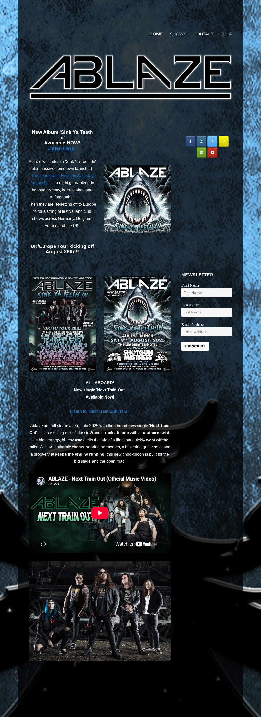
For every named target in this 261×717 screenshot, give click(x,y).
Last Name (190, 305)
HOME (156, 34)
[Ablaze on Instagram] (201, 141)
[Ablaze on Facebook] (190, 141)
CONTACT (203, 34)
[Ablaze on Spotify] (201, 152)
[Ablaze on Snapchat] (224, 141)
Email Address (193, 325)
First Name (190, 285)
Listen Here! (62, 148)
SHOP (226, 34)
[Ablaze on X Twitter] (212, 141)
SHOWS (178, 34)
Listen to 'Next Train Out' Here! (100, 411)
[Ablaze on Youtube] (212, 152)
